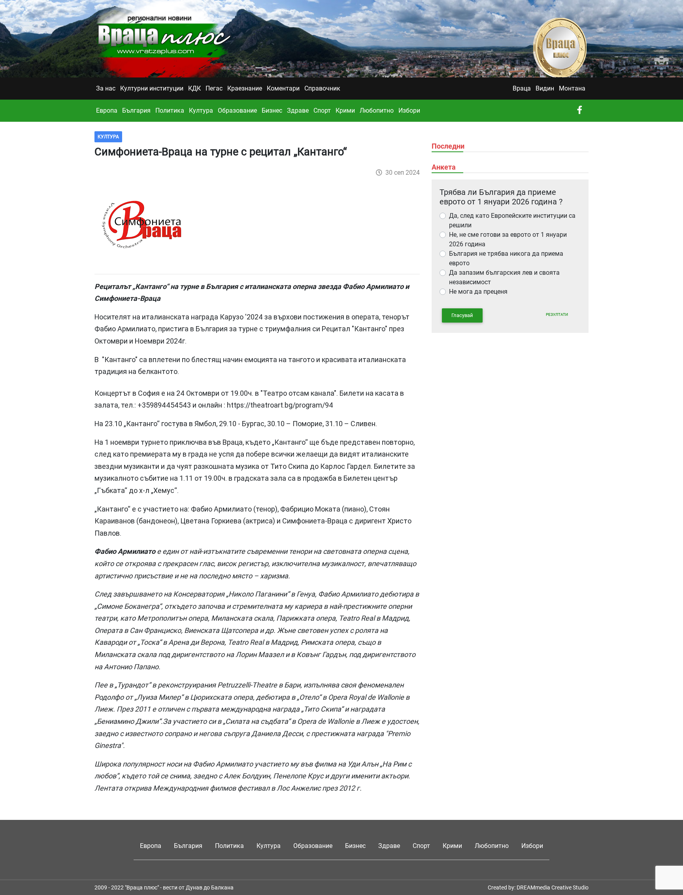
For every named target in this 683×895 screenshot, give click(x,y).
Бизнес (272, 110)
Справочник (322, 88)
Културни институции (151, 88)
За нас (105, 88)
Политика (169, 110)
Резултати (557, 314)
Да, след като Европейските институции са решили (512, 220)
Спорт (322, 110)
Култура (201, 110)
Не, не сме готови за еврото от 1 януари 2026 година (508, 239)
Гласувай (462, 315)
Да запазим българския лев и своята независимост (504, 277)
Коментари (283, 88)
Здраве (298, 110)
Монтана (572, 88)
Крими (345, 110)
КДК (194, 88)
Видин (545, 88)
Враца (522, 88)
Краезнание (244, 88)
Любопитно (377, 110)
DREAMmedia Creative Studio (553, 887)
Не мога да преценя (478, 291)
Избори (409, 110)
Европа (106, 110)
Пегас (214, 88)
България (136, 110)
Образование (237, 110)
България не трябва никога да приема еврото (506, 258)
